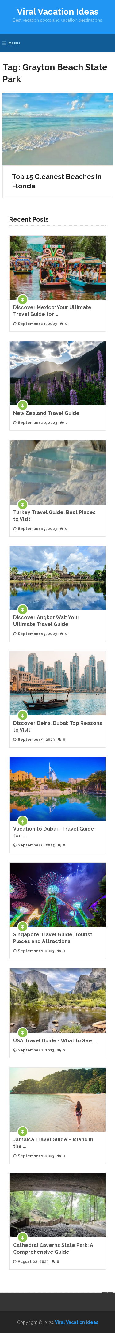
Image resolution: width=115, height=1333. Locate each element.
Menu (14, 43)
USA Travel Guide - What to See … (54, 1040)
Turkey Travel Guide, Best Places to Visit (54, 515)
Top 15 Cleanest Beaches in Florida (57, 181)
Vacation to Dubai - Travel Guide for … (53, 832)
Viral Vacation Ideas (57, 12)
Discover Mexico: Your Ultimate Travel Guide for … (52, 311)
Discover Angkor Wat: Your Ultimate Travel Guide (46, 621)
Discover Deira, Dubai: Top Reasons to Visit (57, 726)
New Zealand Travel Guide (46, 413)
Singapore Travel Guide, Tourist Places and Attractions (52, 938)
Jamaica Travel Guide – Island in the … (53, 1143)
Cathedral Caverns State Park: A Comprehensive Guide (53, 1248)
